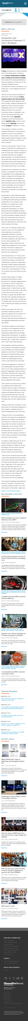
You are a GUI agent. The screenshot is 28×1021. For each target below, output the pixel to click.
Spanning (13, 123)
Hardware (7, 667)
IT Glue (3, 71)
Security (23, 553)
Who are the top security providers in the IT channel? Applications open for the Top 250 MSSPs (13, 870)
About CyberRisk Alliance (10, 942)
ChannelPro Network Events (11, 961)
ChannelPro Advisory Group (11, 948)
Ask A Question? (8, 954)
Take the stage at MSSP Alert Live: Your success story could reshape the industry (13, 835)
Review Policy (7, 994)
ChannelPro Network (15, 522)
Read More (4, 532)
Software (13, 668)
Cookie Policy (7, 999)
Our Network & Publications (11, 946)
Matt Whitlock (12, 765)
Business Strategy (6, 491)
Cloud (3, 667)
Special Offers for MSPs (10, 952)
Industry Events (14, 667)
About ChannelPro (8, 940)
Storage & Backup (19, 630)
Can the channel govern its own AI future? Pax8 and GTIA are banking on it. (13, 558)
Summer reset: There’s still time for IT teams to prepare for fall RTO (13, 634)
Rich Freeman (4, 35)
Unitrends (17, 116)
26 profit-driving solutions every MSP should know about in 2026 (12, 732)
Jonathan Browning (14, 601)
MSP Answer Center (16, 592)
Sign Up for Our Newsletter (11, 950)
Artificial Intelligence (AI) (8, 552)
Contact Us (7, 992)
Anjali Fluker (13, 562)
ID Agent (8, 125)
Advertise (6, 970)
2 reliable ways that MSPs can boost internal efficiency (13, 597)
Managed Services (15, 491)
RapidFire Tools (10, 121)
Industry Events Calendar (10, 963)
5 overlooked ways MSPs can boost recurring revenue (13, 673)
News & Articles (8, 29)
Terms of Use (7, 996)
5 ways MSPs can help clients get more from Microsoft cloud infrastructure (13, 707)
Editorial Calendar (8, 944)
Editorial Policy (8, 1001)
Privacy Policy (7, 997)
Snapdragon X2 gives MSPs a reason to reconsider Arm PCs (13, 797)
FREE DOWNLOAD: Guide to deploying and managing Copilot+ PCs (13, 761)
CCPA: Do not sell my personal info (13, 1003)
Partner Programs (16, 553)
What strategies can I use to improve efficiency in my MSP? (13, 519)
